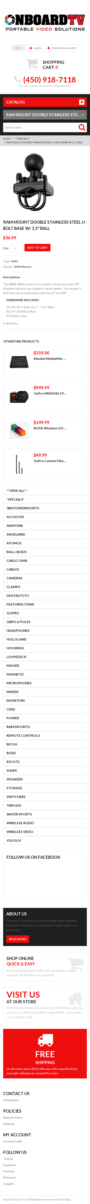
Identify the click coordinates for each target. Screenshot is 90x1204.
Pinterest (9, 1177)
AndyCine (14, 525)
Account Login (12, 1141)
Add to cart (37, 247)
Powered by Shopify (60, 1199)
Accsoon (15, 517)
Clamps (13, 587)
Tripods (13, 805)
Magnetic (15, 674)
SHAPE (11, 770)
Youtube (8, 1171)
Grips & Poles (18, 622)
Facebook (9, 1165)
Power (12, 718)
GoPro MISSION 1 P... (50, 393)
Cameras (14, 578)
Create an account (63, 48)
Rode (11, 753)
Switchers (16, 797)
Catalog (15, 102)
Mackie (12, 665)
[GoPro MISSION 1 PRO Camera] (19, 396)
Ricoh (11, 744)
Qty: (6, 248)
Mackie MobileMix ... (50, 358)
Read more (17, 939)
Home (7, 138)
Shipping (8, 1123)
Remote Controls (23, 735)
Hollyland (16, 639)
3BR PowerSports (22, 508)
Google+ (9, 1183)
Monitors (15, 700)
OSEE (10, 709)
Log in (37, 48)
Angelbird (15, 534)
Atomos (14, 543)
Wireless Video (19, 832)
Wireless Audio (20, 823)
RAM (14, 261)
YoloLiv (13, 840)
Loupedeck (16, 657)
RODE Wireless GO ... (50, 428)
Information (11, 1100)
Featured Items (20, 604)
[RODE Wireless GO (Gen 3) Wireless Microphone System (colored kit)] (19, 430)
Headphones (18, 630)
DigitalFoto (17, 595)
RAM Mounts (23, 266)
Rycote (13, 762)
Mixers (12, 692)
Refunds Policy (13, 1117)
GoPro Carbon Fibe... (50, 461)
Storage (14, 788)
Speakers (14, 779)
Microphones (19, 683)
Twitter (8, 1158)
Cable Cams (16, 560)
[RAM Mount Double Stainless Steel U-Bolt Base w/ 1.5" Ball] (33, 154)
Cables (12, 569)
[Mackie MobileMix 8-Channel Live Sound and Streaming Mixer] (19, 362)
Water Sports (19, 814)
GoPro (12, 613)
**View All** (22, 138)
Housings (15, 648)
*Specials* (15, 499)
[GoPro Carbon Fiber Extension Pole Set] (19, 464)
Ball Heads (16, 552)
